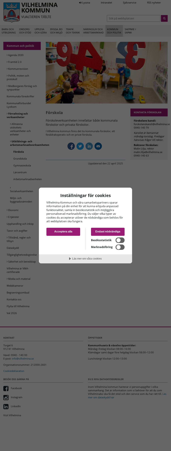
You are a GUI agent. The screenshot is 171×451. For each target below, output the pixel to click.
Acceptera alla (63, 231)
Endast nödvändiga (107, 231)
